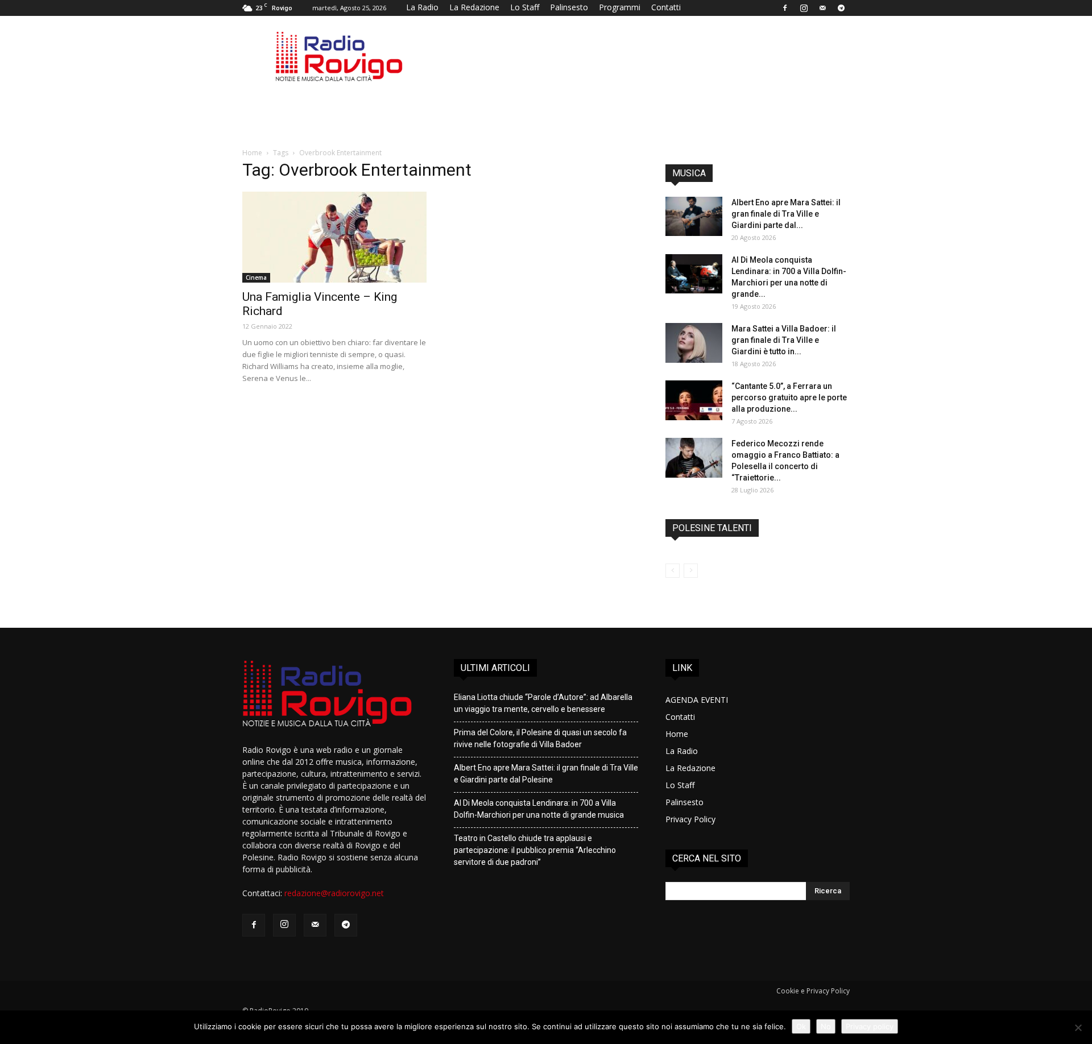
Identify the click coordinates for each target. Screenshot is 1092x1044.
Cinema (256, 277)
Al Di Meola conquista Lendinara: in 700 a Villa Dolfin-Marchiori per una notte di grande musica (539, 808)
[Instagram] (803, 8)
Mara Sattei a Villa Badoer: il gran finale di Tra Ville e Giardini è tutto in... (783, 340)
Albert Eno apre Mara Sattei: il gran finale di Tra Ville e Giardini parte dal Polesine (546, 773)
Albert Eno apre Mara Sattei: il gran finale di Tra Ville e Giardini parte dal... (786, 214)
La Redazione (474, 7)
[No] (1077, 1027)
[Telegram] (841, 8)
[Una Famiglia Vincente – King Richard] (334, 237)
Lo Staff (524, 7)
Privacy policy (870, 1026)
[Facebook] (784, 8)
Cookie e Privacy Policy (813, 991)
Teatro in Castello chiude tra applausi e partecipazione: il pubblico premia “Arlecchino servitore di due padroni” (535, 850)
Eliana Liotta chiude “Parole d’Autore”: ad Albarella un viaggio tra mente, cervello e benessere (543, 703)
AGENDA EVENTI (696, 699)
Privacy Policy (690, 819)
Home (252, 153)
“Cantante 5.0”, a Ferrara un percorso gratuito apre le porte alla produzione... (789, 397)
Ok (801, 1026)
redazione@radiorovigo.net (334, 893)
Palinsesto (569, 7)
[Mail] (822, 8)
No (826, 1026)
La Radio (422, 7)
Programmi (619, 7)
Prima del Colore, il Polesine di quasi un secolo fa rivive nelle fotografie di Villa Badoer (540, 738)
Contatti (666, 7)
